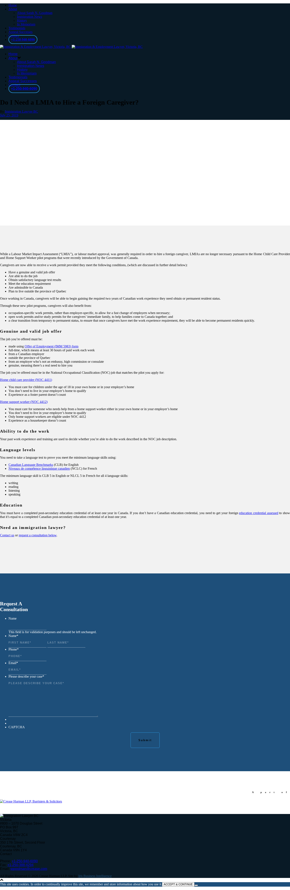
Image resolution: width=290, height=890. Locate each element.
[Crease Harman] (31, 801)
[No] (196, 885)
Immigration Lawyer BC (21, 111)
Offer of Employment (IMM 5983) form (51, 346)
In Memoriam (26, 24)
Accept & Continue (178, 884)
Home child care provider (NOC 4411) (26, 380)
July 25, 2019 (9, 115)
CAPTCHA (16, 727)
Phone (13, 649)
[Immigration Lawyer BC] (71, 46)
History (22, 20)
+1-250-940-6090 (23, 39)
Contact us (7, 535)
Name (12, 618)
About (12, 9)
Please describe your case (26, 676)
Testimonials (16, 28)
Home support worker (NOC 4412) (24, 402)
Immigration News (29, 16)
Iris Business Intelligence (95, 876)
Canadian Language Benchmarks (30, 464)
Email (13, 663)
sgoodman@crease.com (28, 869)
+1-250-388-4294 (20, 865)
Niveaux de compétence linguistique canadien (39, 468)
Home (12, 5)
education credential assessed (258, 513)
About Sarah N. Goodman (34, 13)
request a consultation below (37, 535)
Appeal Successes (20, 32)
